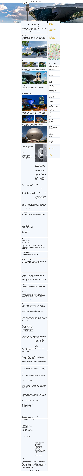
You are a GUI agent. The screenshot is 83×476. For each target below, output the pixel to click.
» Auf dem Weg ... (50, 30)
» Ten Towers (50, 152)
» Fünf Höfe (50, 156)
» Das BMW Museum (51, 24)
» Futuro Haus (50, 35)
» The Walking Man (51, 153)
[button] (49, 45)
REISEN (40, 1)
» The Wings (50, 154)
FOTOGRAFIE (35, 1)
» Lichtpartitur (50, 155)
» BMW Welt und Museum (51, 148)
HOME (31, 1)
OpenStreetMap (53, 59)
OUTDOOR (44, 1)
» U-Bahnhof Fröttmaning (51, 28)
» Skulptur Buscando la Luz (51, 36)
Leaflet (49, 59)
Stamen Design (58, 59)
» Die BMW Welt (50, 23)
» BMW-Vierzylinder (51, 149)
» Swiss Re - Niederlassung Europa (52, 29)
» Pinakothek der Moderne (51, 37)
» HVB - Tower (50, 31)
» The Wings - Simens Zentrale (52, 38)
